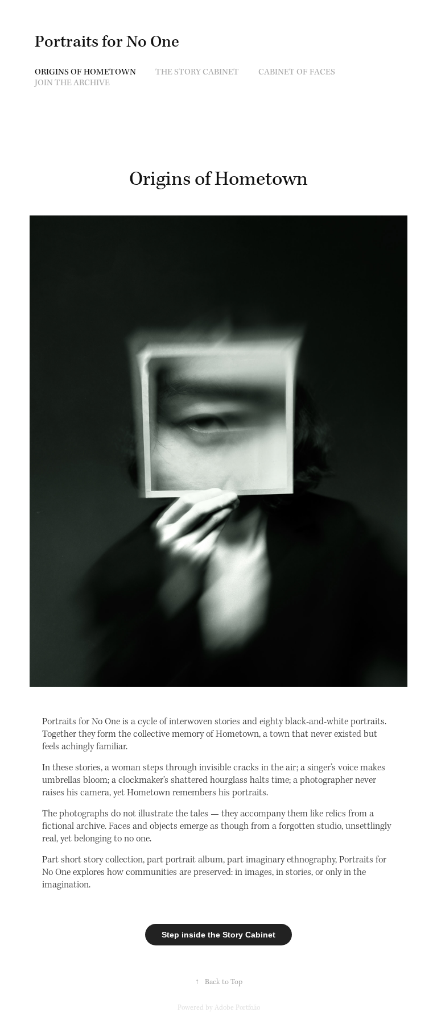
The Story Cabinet (197, 72)
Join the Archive (72, 83)
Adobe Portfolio (237, 1008)
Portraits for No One (107, 42)
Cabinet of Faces (296, 72)
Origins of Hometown (85, 72)
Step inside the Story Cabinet (218, 934)
